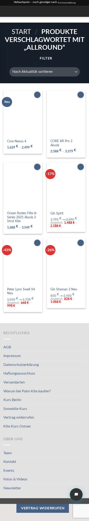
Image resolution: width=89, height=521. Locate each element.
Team (7, 453)
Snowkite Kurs (15, 409)
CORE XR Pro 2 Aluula (61, 143)
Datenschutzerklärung (21, 365)
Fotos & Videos (15, 479)
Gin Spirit (56, 213)
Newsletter (12, 488)
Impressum (12, 356)
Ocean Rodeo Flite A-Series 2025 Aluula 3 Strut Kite (22, 217)
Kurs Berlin (12, 400)
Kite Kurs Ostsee (17, 426)
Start (21, 32)
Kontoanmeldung (67, 3)
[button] (59, 11)
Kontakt (9, 462)
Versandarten (14, 382)
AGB (7, 347)
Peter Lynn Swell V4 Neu (21, 291)
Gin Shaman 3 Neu (63, 289)
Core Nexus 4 (16, 141)
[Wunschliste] (67, 11)
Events (8, 470)
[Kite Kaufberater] (76, 494)
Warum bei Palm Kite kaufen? (27, 391)
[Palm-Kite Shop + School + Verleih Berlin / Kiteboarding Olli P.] (23, 11)
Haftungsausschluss (19, 373)
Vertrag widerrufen (18, 417)
